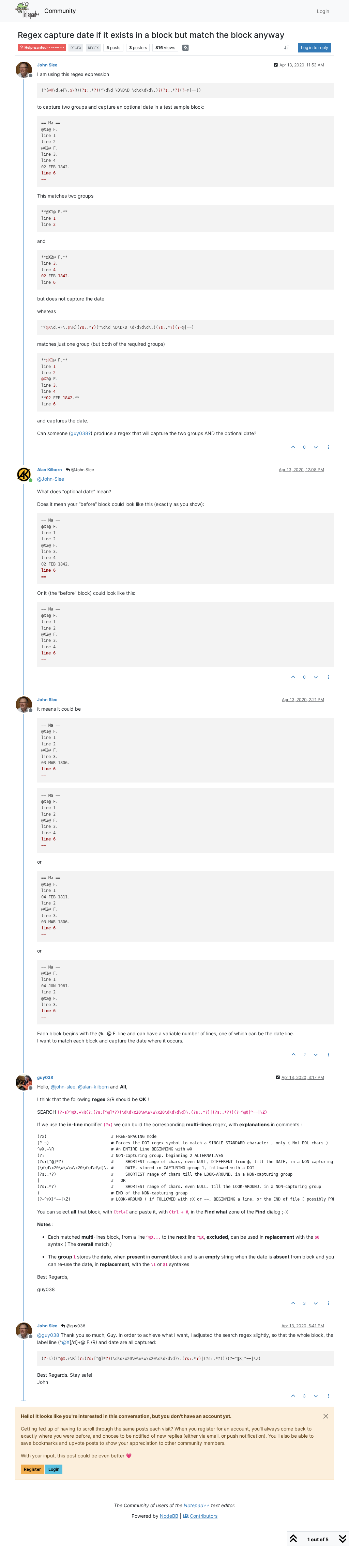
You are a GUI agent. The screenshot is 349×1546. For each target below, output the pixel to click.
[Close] (326, 1416)
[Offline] (26, 69)
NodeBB (169, 1516)
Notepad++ (197, 1505)
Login (53, 1469)
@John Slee (82, 469)
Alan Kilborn (49, 469)
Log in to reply (314, 47)
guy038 (45, 1077)
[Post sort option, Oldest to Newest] (286, 47)
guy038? (81, 433)
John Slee (47, 64)
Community (60, 10)
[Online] (26, 474)
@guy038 (75, 1325)
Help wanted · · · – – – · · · (44, 47)
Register (32, 1469)
